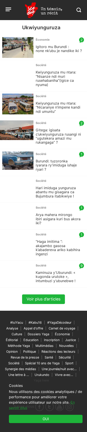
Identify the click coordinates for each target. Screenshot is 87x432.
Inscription (52, 340)
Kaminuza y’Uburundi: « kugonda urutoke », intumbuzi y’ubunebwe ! (55, 276)
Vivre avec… (64, 375)
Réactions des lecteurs (58, 351)
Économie (62, 334)
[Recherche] (79, 10)
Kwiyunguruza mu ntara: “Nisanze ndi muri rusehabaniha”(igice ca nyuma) (56, 78)
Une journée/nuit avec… (59, 369)
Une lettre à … (18, 375)
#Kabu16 (35, 322)
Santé (49, 357)
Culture (17, 334)
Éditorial (12, 340)
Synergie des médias (20, 369)
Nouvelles (66, 346)
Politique (29, 351)
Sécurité (65, 357)
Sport (69, 363)
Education (30, 340)
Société (13, 363)
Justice (70, 340)
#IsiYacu (16, 322)
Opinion (12, 351)
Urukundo (42, 375)
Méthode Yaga (19, 346)
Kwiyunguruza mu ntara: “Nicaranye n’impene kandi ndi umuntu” (58, 107)
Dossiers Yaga (38, 334)
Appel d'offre (33, 328)
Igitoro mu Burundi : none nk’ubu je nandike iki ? (59, 48)
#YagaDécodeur (59, 322)
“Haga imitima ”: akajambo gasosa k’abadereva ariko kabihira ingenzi (58, 247)
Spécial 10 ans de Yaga (42, 363)
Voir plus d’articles (43, 299)
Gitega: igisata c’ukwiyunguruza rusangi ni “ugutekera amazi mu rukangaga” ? (58, 136)
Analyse (12, 328)
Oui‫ (46, 419)
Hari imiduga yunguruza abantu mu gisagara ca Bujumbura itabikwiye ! (56, 192)
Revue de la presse (25, 357)
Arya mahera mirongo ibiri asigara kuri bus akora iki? (58, 218)
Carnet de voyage (62, 328)
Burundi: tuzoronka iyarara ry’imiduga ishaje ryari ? (56, 165)
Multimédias (44, 346)
